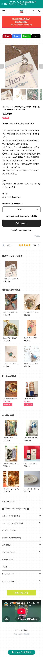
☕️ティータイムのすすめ (11, 516)
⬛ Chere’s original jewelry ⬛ (15, 509)
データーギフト (7, 559)
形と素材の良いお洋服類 (11, 538)
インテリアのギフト (9, 552)
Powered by (19, 634)
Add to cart (21, 223)
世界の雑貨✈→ (8, 545)
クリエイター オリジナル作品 (13, 523)
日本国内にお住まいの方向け (21, 230)
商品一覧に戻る (21, 593)
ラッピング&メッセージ (12, 203)
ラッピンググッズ (8, 574)
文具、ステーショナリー (10, 581)
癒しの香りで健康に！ (10, 530)
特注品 (4, 567)
